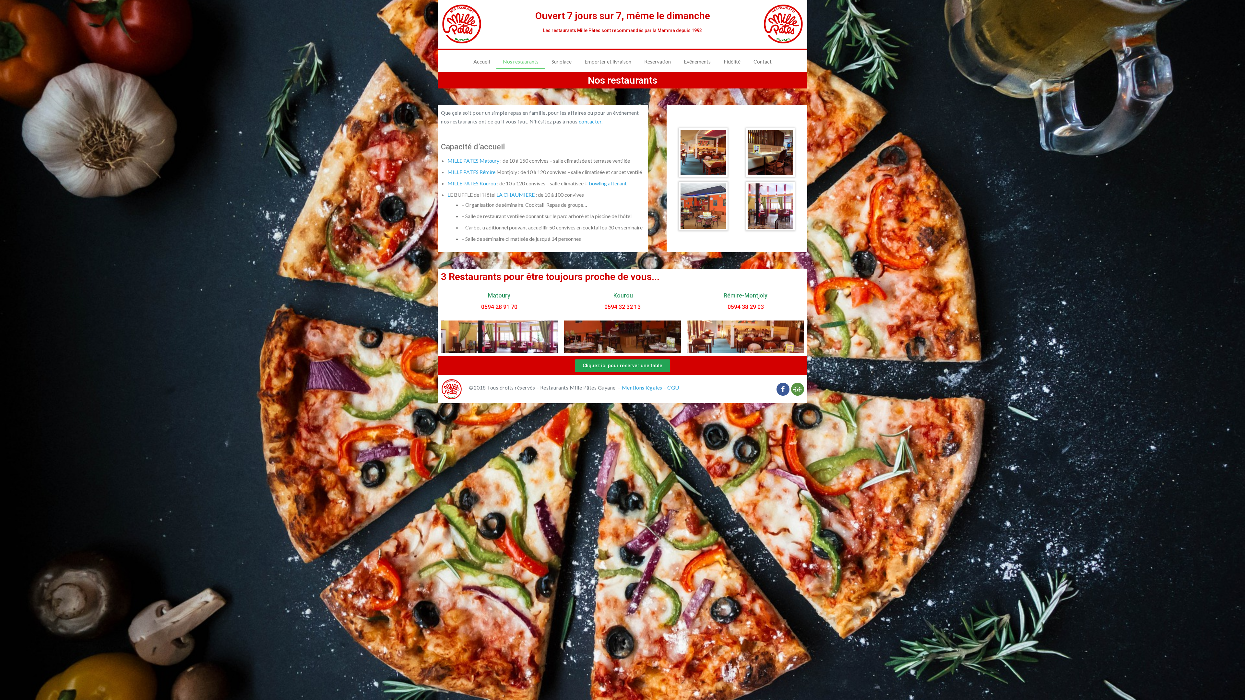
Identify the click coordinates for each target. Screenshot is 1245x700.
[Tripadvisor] (797, 389)
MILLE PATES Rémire (471, 172)
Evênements (697, 61)
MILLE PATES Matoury (473, 161)
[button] (622, 365)
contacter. (591, 121)
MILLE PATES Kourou (471, 183)
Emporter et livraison (608, 61)
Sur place (561, 61)
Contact (762, 61)
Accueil (481, 61)
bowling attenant (608, 183)
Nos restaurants (521, 61)
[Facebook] (783, 389)
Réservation (657, 61)
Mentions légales (642, 387)
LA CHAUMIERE (515, 195)
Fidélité (732, 61)
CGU (673, 387)
